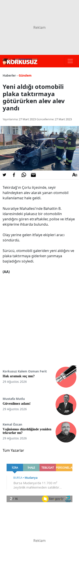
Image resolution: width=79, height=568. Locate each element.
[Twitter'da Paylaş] (4, 175)
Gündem (25, 75)
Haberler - (10, 75)
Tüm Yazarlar (13, 450)
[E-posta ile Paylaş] (33, 175)
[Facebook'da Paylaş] (14, 175)
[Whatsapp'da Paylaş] (23, 175)
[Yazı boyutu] (74, 175)
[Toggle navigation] (70, 61)
